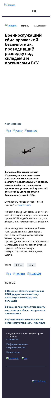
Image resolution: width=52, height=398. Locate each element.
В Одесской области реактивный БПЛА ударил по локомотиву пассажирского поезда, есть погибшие (24, 295)
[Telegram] (31, 130)
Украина (25, 26)
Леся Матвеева (13, 123)
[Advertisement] (26, 92)
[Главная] (9, 4)
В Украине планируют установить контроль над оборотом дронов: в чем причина (25, 310)
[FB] (8, 130)
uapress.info (24, 205)
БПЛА (18, 265)
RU (33, 11)
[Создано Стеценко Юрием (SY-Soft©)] (39, 380)
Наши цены (13, 352)
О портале (12, 339)
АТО (31, 265)
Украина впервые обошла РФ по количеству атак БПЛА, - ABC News (25, 321)
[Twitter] (18, 130)
